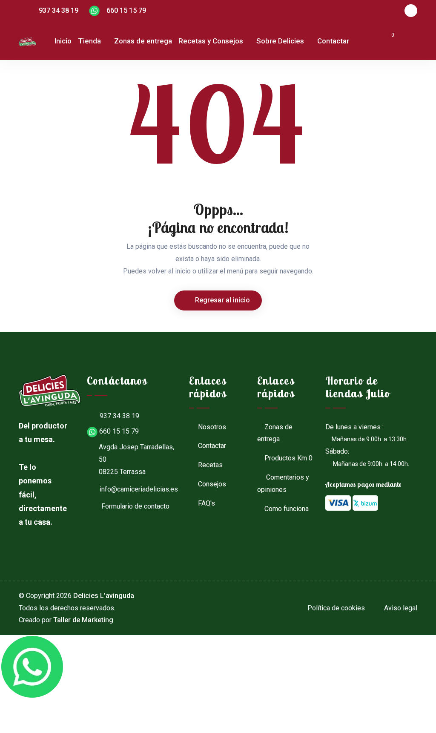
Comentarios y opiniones (283, 483)
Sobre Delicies (280, 41)
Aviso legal (399, 608)
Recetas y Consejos (210, 41)
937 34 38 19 (58, 10)
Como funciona (286, 509)
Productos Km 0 (288, 458)
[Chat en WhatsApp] (32, 667)
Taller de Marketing (83, 620)
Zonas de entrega (143, 41)
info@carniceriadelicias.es (139, 489)
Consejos (211, 484)
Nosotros (211, 427)
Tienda (89, 41)
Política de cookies (335, 608)
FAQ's (205, 503)
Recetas (209, 465)
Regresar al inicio (221, 300)
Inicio (63, 41)
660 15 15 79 (123, 10)
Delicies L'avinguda (103, 596)
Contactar (333, 41)
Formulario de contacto (134, 506)
